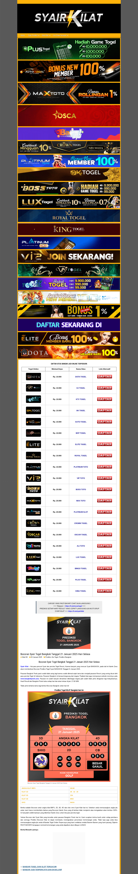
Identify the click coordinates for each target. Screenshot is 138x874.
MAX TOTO (80, 501)
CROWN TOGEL (80, 523)
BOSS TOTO (81, 489)
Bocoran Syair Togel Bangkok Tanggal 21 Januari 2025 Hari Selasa (55, 654)
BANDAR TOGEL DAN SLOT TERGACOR (40, 867)
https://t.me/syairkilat (76, 611)
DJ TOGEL (81, 388)
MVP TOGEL (81, 433)
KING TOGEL (80, 591)
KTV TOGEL (81, 399)
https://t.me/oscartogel (73, 606)
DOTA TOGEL (80, 377)
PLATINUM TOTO (81, 467)
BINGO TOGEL (81, 568)
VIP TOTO (81, 478)
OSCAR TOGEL (80, 535)
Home (23, 35)
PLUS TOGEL (80, 580)
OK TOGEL (80, 411)
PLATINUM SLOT (81, 512)
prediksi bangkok (65, 657)
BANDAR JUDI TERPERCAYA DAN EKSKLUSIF (42, 870)
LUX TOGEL (81, 557)
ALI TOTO (81, 546)
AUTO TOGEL (80, 422)
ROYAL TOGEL (81, 456)
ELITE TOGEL (80, 444)
